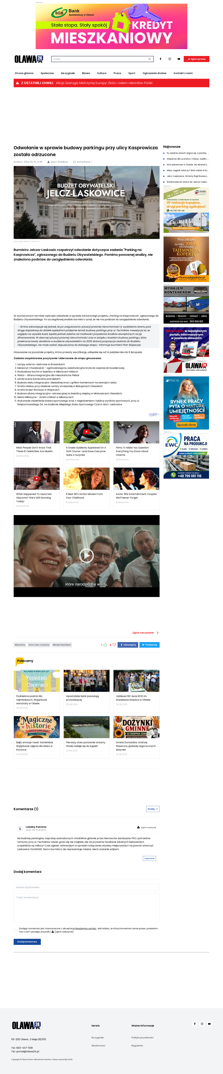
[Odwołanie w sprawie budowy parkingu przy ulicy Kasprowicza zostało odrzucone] (87, 202)
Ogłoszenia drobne (154, 73)
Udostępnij (129, 644)
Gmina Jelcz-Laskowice (39, 645)
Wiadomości (98, 1045)
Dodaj (151, 808)
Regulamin (137, 1045)
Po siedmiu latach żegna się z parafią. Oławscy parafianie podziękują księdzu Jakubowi (187, 153)
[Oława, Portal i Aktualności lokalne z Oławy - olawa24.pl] (29, 59)
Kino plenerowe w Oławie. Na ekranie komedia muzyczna (187, 164)
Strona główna (24, 73)
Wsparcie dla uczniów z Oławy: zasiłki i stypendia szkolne (187, 158)
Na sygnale (68, 73)
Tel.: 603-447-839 (22, 1048)
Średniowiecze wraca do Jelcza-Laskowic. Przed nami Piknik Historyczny (187, 181)
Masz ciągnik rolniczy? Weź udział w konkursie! (187, 170)
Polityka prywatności (143, 1037)
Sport (131, 73)
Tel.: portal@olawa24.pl (25, 1051)
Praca (117, 73)
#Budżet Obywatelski (62, 645)
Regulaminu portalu (85, 928)
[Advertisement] (111, 116)
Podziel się (151, 644)
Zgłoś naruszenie (143, 632)
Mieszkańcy (20, 645)
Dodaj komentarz (27, 941)
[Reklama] (111, 26)
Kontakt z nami (183, 73)
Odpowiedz (149, 858)
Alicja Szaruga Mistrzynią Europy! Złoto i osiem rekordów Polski (104, 83)
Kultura (101, 73)
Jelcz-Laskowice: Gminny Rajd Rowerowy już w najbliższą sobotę (187, 176)
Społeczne (47, 73)
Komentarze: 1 (84, 161)
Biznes (86, 73)
